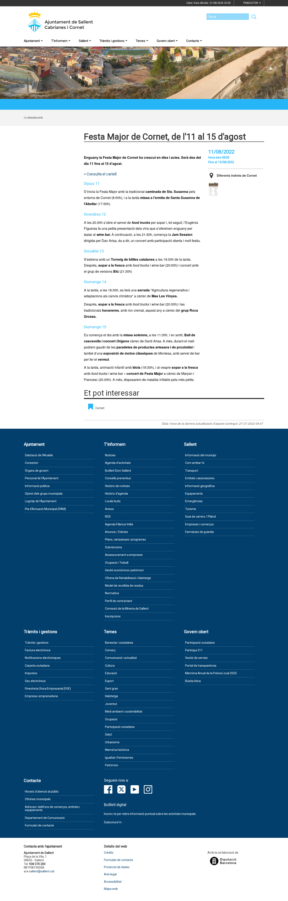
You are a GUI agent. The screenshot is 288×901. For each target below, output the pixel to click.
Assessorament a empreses (124, 555)
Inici (26, 117)
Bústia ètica (193, 681)
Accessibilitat (113, 881)
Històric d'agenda (116, 493)
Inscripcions (113, 616)
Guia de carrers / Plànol (200, 516)
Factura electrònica (37, 650)
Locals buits (113, 501)
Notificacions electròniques (43, 657)
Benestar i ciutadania (119, 642)
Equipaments (194, 493)
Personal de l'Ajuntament (41, 478)
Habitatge (111, 696)
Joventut (111, 704)
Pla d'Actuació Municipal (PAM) (45, 509)
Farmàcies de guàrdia (199, 532)
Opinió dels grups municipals (44, 493)
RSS (108, 516)
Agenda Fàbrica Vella (119, 524)
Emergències (194, 501)
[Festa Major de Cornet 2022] (213, 189)
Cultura (110, 665)
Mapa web (111, 888)
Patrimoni (111, 765)
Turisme (190, 509)
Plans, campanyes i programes (125, 539)
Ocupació (111, 719)
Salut (108, 734)
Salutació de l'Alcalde (39, 455)
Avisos (109, 509)
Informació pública (37, 486)
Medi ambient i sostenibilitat (123, 711)
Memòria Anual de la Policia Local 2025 (211, 673)
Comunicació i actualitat (121, 657)
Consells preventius (118, 478)
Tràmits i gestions (112, 41)
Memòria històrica (117, 750)
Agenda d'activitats (118, 463)
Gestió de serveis (196, 657)
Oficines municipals (38, 799)
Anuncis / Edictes (116, 532)
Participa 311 (194, 650)
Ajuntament (32, 41)
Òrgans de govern (36, 470)
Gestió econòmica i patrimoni (124, 570)
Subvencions (113, 547)
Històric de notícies (117, 486)
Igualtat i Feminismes (119, 757)
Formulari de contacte (39, 825)
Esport (109, 681)
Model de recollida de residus (124, 585)
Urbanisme (112, 742)
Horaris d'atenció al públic (42, 791)
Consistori (31, 463)
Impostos (31, 673)
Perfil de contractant (118, 601)
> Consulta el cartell (100, 174)
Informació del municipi (200, 455)
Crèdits (108, 852)
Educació (111, 673)
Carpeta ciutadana (37, 665)
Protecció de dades (116, 867)
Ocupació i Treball (116, 562)
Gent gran (111, 688)
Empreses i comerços (199, 524)
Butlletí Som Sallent (118, 470)
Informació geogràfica (200, 486)
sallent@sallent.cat (41, 871)
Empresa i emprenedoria (41, 696)
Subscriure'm (113, 822)
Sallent (83, 41)
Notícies (110, 455)
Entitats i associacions (199, 478)
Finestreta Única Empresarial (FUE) (48, 688)
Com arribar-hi (194, 463)
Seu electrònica (35, 681)
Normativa (112, 593)
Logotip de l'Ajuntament (41, 501)
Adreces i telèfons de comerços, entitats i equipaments (52, 808)
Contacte (192, 41)
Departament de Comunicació (45, 818)
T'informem (59, 41)
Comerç (110, 650)
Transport (191, 470)
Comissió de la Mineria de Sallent (127, 608)
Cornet (99, 408)
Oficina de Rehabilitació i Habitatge (128, 578)
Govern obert (166, 41)
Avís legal (110, 874)
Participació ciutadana (120, 727)
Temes (140, 41)
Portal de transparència (200, 665)
